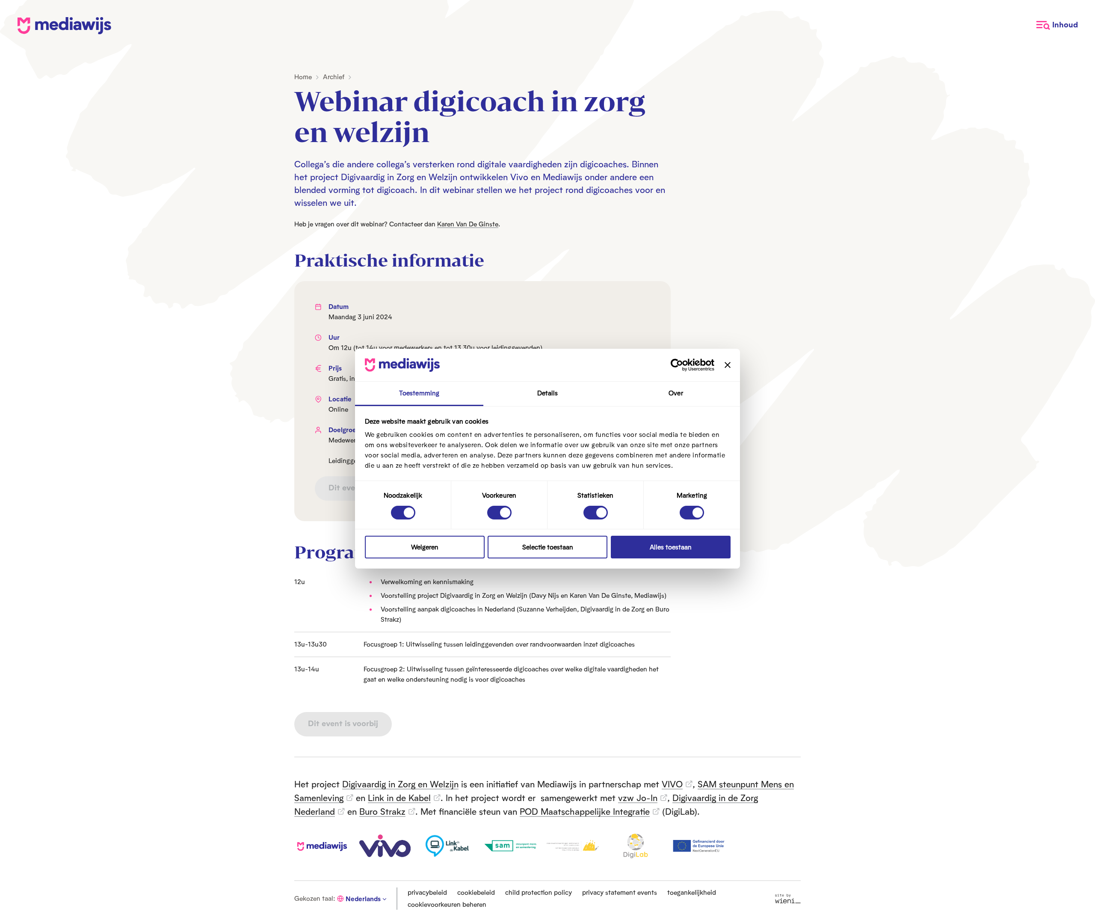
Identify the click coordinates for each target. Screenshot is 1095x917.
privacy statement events (619, 892)
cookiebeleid (476, 892)
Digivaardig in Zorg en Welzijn (400, 783)
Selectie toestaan (547, 547)
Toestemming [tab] (419, 393)
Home (303, 77)
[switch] (499, 512)
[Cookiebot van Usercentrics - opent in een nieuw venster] (676, 365)
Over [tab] (676, 393)
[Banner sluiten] (728, 365)
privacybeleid (427, 892)
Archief (333, 77)
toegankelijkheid (691, 892)
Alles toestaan (671, 547)
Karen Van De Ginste (467, 224)
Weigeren (424, 547)
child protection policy (538, 892)
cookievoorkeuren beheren (447, 904)
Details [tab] (547, 393)
